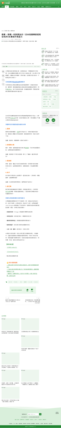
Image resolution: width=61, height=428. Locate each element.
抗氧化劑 (12, 118)
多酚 (18, 132)
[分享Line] (3, 75)
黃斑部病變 (45, 106)
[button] (58, 6)
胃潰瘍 (52, 104)
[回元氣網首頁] (7, 2)
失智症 (54, 99)
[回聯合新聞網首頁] (3, 3)
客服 (17, 423)
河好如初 (35, 2)
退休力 (34, 6)
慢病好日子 (48, 6)
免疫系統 (16, 82)
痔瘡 (55, 96)
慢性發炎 (9, 89)
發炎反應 (7, 191)
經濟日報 (29, 2)
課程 (29, 6)
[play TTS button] (6, 66)
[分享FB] (3, 71)
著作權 (28, 423)
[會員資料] (57, 2)
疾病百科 (31, 419)
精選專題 (27, 419)
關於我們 (46, 423)
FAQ (14, 423)
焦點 (3, 6)
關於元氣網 (17, 419)
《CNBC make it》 (12, 247)
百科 (21, 6)
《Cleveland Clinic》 (13, 251)
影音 (25, 6)
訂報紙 (42, 423)
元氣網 (5, 30)
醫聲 (42, 6)
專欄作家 (44, 419)
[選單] (58, 2)
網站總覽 (50, 423)
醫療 (17, 6)
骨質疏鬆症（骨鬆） (47, 99)
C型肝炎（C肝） (46, 104)
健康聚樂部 (22, 419)
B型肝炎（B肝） (46, 101)
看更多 (57, 48)
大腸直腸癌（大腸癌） (47, 96)
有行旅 (44, 2)
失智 (38, 6)
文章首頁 (40, 419)
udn (2, 30)
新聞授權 (20, 423)
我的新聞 (53, 2)
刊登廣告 (10, 423)
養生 (7, 6)
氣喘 (50, 106)
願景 (48, 2)
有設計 (39, 2)
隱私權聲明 (33, 423)
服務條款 (25, 423)
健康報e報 (24, 414)
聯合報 (24, 2)
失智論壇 (12, 6)
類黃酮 (27, 148)
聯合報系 (37, 423)
